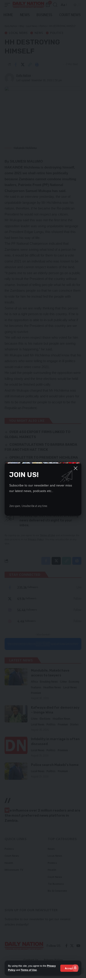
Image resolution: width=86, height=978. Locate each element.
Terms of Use (29, 970)
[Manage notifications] (75, 968)
